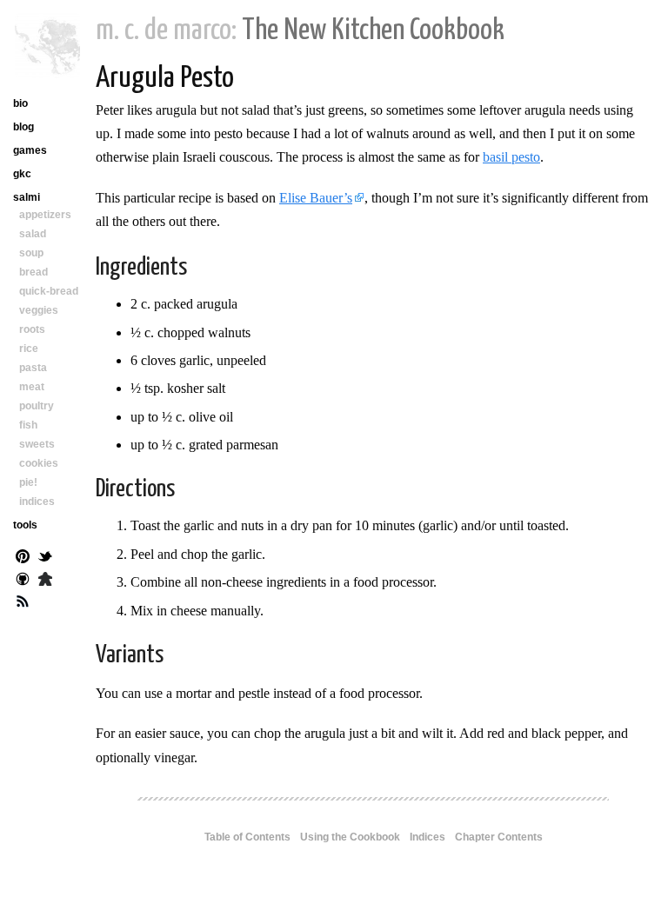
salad (32, 234)
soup (31, 253)
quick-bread (48, 291)
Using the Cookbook (350, 837)
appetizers (45, 215)
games (30, 150)
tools (25, 525)
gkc (22, 174)
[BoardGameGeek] (45, 580)
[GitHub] (22, 580)
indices (37, 501)
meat (31, 387)
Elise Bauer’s (315, 197)
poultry (36, 406)
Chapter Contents (499, 837)
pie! (28, 482)
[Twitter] (45, 558)
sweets (37, 444)
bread (33, 272)
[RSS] (22, 603)
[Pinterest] (22, 558)
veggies (38, 310)
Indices (427, 837)
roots (32, 329)
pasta (33, 368)
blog (23, 127)
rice (28, 348)
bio (20, 103)
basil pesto (511, 157)
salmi (26, 197)
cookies (38, 463)
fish (28, 425)
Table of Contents (247, 837)
